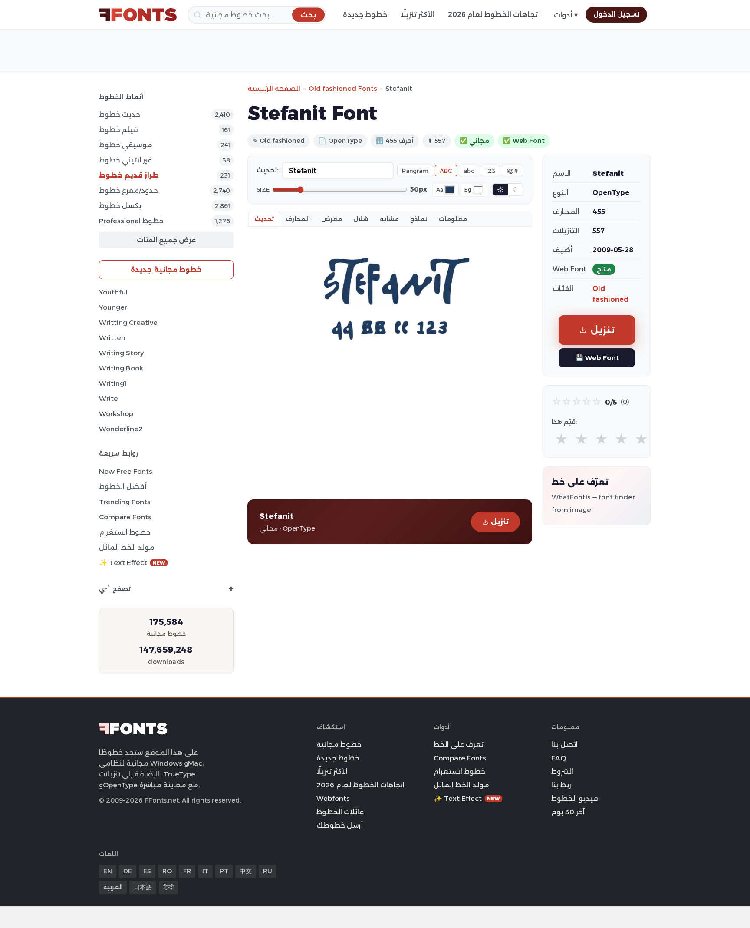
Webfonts (333, 798)
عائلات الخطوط (340, 812)
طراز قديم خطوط (129, 175)
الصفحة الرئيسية (273, 88)
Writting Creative (128, 322)
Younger (113, 307)
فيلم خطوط (118, 129)
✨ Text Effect (132, 562)
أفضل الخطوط (123, 486)
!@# (512, 170)
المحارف (298, 218)
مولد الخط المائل (127, 547)
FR (187, 871)
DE (127, 871)
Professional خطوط (131, 221)
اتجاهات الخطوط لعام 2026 (494, 14)
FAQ (558, 758)
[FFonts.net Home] (138, 15)
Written (112, 338)
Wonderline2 (121, 429)
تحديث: (268, 170)
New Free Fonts (125, 471)
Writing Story (121, 353)
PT (224, 871)
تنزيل (500, 522)
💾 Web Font (597, 357)
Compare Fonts (125, 517)
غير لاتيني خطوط (125, 160)
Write (108, 398)
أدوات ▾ (566, 15)
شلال (360, 218)
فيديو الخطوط (574, 798)
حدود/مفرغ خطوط (128, 190)
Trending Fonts (125, 502)
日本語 (143, 887)
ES (147, 871)
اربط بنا (562, 785)
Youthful (113, 292)
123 (490, 170)
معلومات (453, 218)
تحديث (264, 218)
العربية (112, 887)
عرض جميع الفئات (166, 240)
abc (469, 170)
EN (107, 871)
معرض (331, 218)
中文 (246, 871)
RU (267, 871)
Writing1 (112, 383)
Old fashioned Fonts (343, 88)
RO (167, 871)
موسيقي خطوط (125, 145)
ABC (446, 170)
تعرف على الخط (459, 744)
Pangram (415, 170)
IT (205, 871)
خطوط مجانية (339, 744)
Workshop (116, 414)
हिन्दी (168, 887)
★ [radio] (561, 439)
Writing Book (121, 368)
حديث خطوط (119, 114)
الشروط (562, 771)
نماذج (419, 218)
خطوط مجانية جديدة (166, 269)
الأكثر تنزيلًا (417, 14)
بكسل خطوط (120, 205)
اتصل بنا (564, 744)
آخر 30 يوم (568, 812)
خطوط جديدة (365, 14)
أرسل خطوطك (339, 825)
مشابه (389, 218)
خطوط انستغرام (125, 532)
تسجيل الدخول (616, 14)
